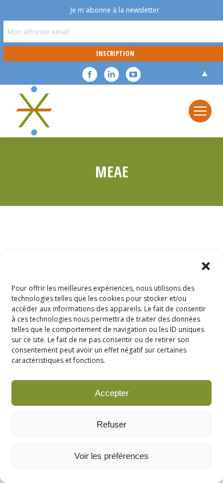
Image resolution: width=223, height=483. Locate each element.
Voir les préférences (111, 456)
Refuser (111, 424)
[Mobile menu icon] (200, 111)
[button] (206, 266)
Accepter (112, 393)
